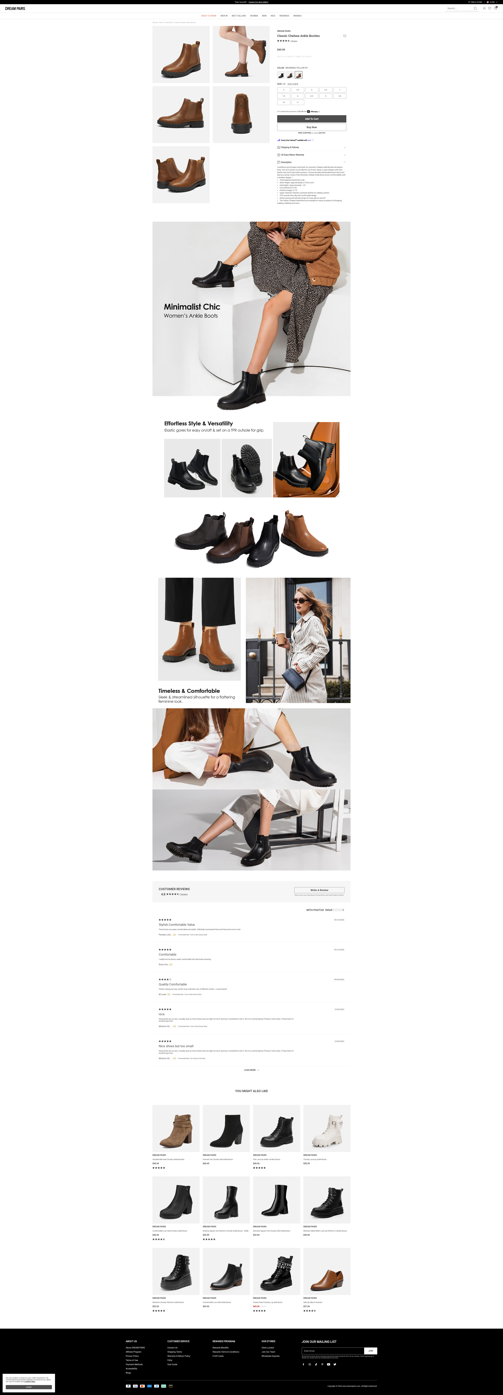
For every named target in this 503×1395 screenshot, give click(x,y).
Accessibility (131, 1369)
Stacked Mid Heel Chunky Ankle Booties (168, 1159)
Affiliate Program (133, 1352)
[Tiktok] (316, 1364)
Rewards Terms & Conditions (226, 1352)
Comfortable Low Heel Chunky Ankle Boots (169, 1231)
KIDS (273, 16)
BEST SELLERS (239, 16)
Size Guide (293, 84)
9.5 (339, 96)
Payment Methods (134, 1364)
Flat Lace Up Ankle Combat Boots (266, 1159)
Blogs (128, 1373)
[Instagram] (309, 1364)
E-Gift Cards (218, 1356)
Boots (161, 22)
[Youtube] (328, 1364)
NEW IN (224, 16)
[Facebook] (303, 1364)
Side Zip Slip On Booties (312, 1302)
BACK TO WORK (208, 16)
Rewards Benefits (221, 1348)
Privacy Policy (132, 1356)
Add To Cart (312, 118)
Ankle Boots (169, 22)
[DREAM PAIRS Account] (484, 8)
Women (155, 22)
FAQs (169, 1360)
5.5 (297, 90)
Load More (250, 1070)
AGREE (29, 1387)
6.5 (325, 90)
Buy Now (312, 127)
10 (284, 102)
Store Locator (268, 1348)
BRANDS (297, 16)
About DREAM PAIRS (135, 1348)
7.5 (283, 96)
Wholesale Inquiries (271, 1356)
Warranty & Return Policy (178, 1356)
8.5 (311, 96)
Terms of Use (132, 1360)
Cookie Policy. (29, 1381)
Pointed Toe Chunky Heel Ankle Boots (218, 1159)
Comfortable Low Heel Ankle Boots (217, 1302)
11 (298, 102)
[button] (492, 2)
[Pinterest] (322, 1364)
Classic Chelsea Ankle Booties (185, 22)
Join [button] (370, 1351)
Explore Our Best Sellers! (258, 2)
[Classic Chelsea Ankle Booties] (281, 75)
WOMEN (254, 16)
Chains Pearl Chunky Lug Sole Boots (267, 1302)
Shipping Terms (174, 1352)
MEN (264, 16)
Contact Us (172, 1348)
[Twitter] (334, 1364)
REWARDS (284, 16)
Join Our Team (268, 1352)
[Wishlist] (489, 8)
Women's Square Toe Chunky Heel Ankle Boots (271, 1231)
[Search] (475, 8)
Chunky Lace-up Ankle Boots (315, 1159)
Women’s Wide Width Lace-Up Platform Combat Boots (325, 1231)
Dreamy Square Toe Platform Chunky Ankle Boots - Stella (225, 1231)
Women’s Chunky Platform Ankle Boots (168, 1302)
